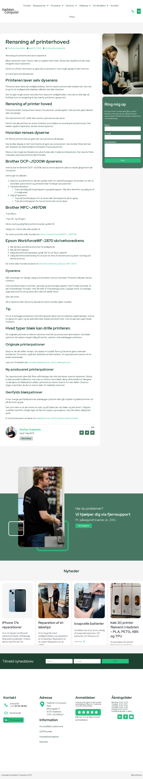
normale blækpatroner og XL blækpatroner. (49, 362)
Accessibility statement (51, 726)
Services (70, 5)
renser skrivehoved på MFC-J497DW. (58, 234)
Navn (107, 125)
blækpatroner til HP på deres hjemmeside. (57, 418)
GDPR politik (45, 731)
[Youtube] (131, 716)
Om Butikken (99, 5)
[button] (81, 433)
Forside (27, 5)
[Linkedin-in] (119, 716)
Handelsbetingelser (49, 736)
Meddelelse (110, 142)
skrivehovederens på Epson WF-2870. (58, 263)
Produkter (56, 5)
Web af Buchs (136, 775)
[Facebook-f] (125, 716)
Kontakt (114, 5)
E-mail (108, 133)
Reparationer (39, 5)
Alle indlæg (26, 438)
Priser (72, 16)
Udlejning (83, 5)
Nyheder (43, 741)
